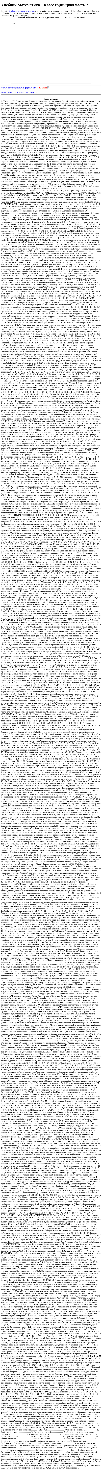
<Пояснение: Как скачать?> (25, 92)
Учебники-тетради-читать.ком (22, 11)
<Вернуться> (6, 92)
